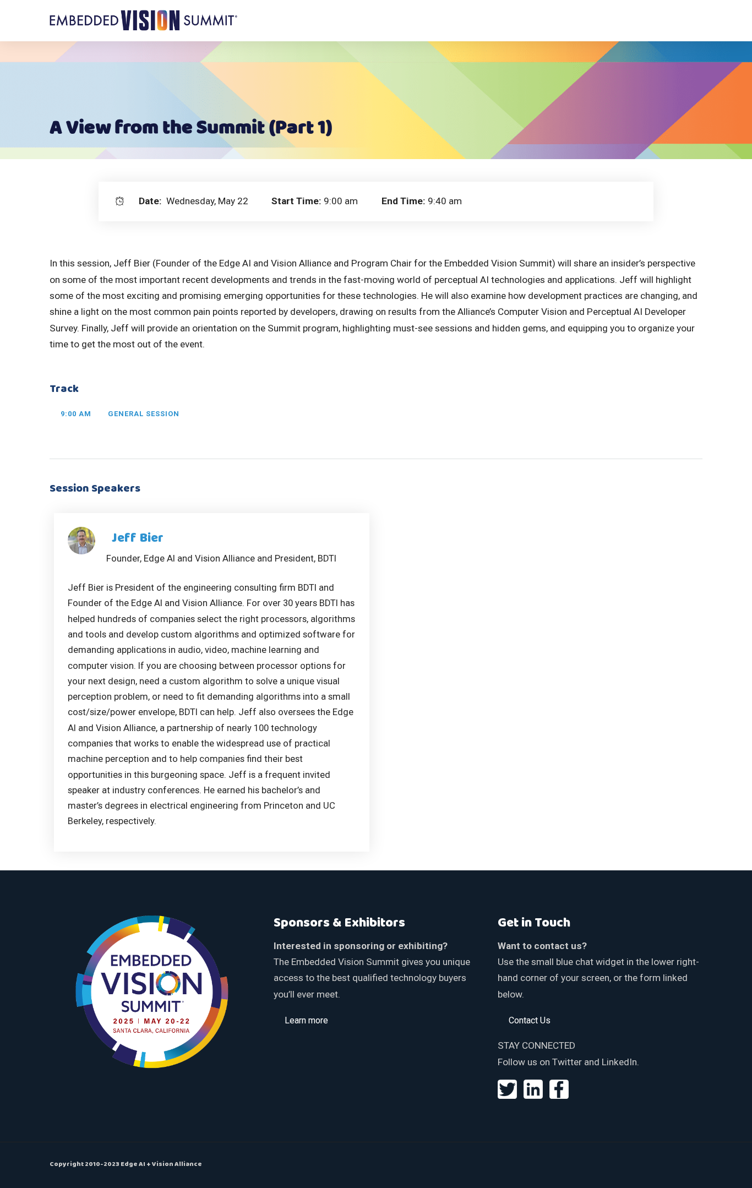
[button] (306, 1020)
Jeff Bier (138, 538)
